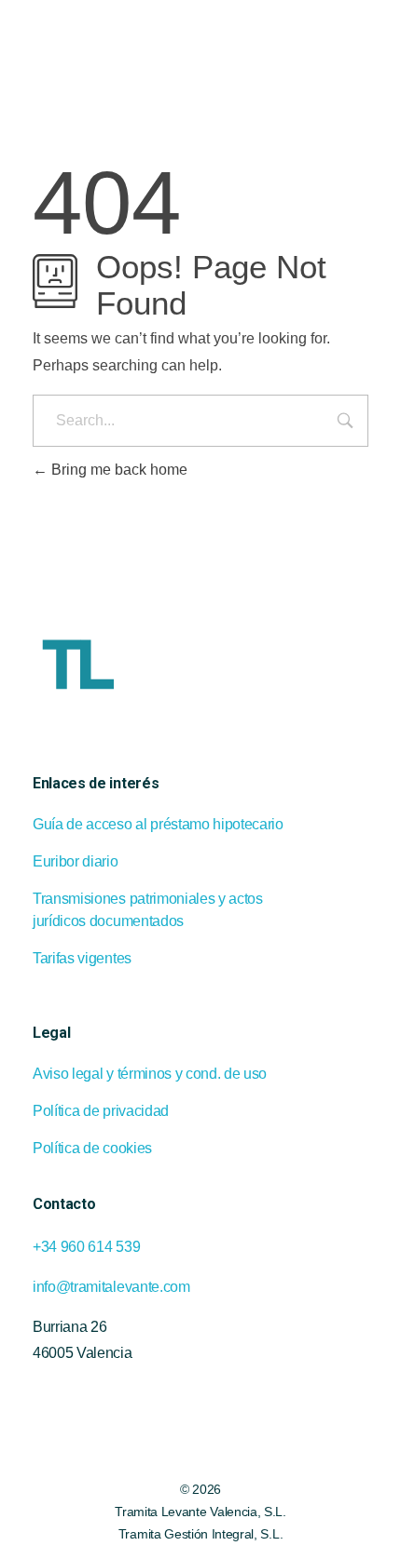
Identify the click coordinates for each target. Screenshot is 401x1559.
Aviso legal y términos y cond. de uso (150, 1074)
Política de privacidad (101, 1111)
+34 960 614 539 (86, 1247)
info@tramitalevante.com (111, 1287)
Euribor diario (75, 861)
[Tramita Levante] (136, 43)
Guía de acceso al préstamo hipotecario (158, 824)
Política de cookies (92, 1148)
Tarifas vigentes (82, 958)
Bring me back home (117, 469)
